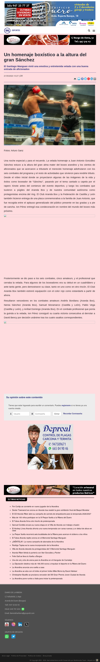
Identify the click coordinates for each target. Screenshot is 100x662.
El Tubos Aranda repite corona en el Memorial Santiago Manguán (39, 538)
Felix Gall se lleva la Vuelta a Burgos (27, 556)
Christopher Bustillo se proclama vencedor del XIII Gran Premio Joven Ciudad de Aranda (48, 574)
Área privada (47, 656)
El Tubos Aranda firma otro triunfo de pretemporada (33, 521)
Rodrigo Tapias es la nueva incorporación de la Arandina (35, 545)
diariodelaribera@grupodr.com (22, 613)
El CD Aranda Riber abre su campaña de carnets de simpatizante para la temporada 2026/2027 (51, 513)
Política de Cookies (34, 656)
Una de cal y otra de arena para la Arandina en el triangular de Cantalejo (42, 560)
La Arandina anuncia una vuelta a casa (28, 567)
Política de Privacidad (18, 656)
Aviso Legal (6, 656)
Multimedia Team (80, 660)
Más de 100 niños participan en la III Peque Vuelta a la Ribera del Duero (42, 517)
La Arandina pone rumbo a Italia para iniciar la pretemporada (37, 578)
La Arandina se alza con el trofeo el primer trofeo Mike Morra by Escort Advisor (44, 571)
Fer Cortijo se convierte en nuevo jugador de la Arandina (35, 506)
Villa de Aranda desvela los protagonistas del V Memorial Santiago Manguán (43, 549)
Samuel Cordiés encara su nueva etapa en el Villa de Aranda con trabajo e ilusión (45, 525)
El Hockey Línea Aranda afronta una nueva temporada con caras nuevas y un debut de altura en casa (52, 529)
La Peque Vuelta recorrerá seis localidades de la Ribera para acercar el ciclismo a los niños (49, 534)
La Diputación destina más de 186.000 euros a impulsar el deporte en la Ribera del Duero (49, 563)
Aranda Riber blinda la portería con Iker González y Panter (36, 552)
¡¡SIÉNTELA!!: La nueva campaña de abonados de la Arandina (38, 541)
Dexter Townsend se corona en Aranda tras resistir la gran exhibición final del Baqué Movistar (50, 510)
